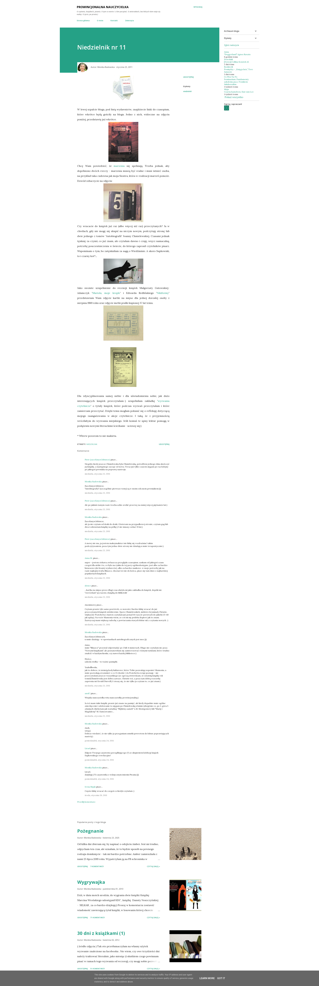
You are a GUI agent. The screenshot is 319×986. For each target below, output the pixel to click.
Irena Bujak (90, 787)
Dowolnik (228, 59)
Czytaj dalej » (153, 866)
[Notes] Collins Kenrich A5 (236, 62)
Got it (221, 978)
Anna (226, 52)
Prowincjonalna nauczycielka (103, 7)
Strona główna (83, 20)
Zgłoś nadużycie (231, 45)
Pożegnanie (90, 831)
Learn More (207, 978)
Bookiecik (228, 67)
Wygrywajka (91, 882)
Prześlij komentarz (86, 802)
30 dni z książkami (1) (101, 933)
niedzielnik (187, 91)
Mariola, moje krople (106, 293)
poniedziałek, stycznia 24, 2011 (99, 740)
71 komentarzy (97, 917)
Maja (226, 89)
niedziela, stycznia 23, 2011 (97, 474)
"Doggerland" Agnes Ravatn (237, 54)
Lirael (87, 748)
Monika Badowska (93, 481)
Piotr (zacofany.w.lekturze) (97, 459)
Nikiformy (163, 293)
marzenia (119, 165)
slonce (88, 585)
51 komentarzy (97, 968)
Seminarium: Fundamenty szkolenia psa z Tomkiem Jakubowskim (236, 82)
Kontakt (114, 20)
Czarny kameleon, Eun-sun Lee (239, 92)
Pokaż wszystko (234, 97)
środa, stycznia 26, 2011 (96, 795)
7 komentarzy (97, 866)
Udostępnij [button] (188, 77)
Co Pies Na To (230, 77)
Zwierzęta (129, 20)
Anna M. (88, 558)
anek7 (87, 693)
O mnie (100, 20)
